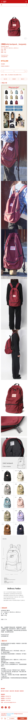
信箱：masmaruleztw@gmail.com (8, 702)
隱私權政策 (17, 691)
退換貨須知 (12, 691)
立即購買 (22, 718)
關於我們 (3, 691)
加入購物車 (11, 718)
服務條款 (22, 691)
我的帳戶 (7, 691)
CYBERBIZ (9, 715)
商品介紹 (5, 79)
